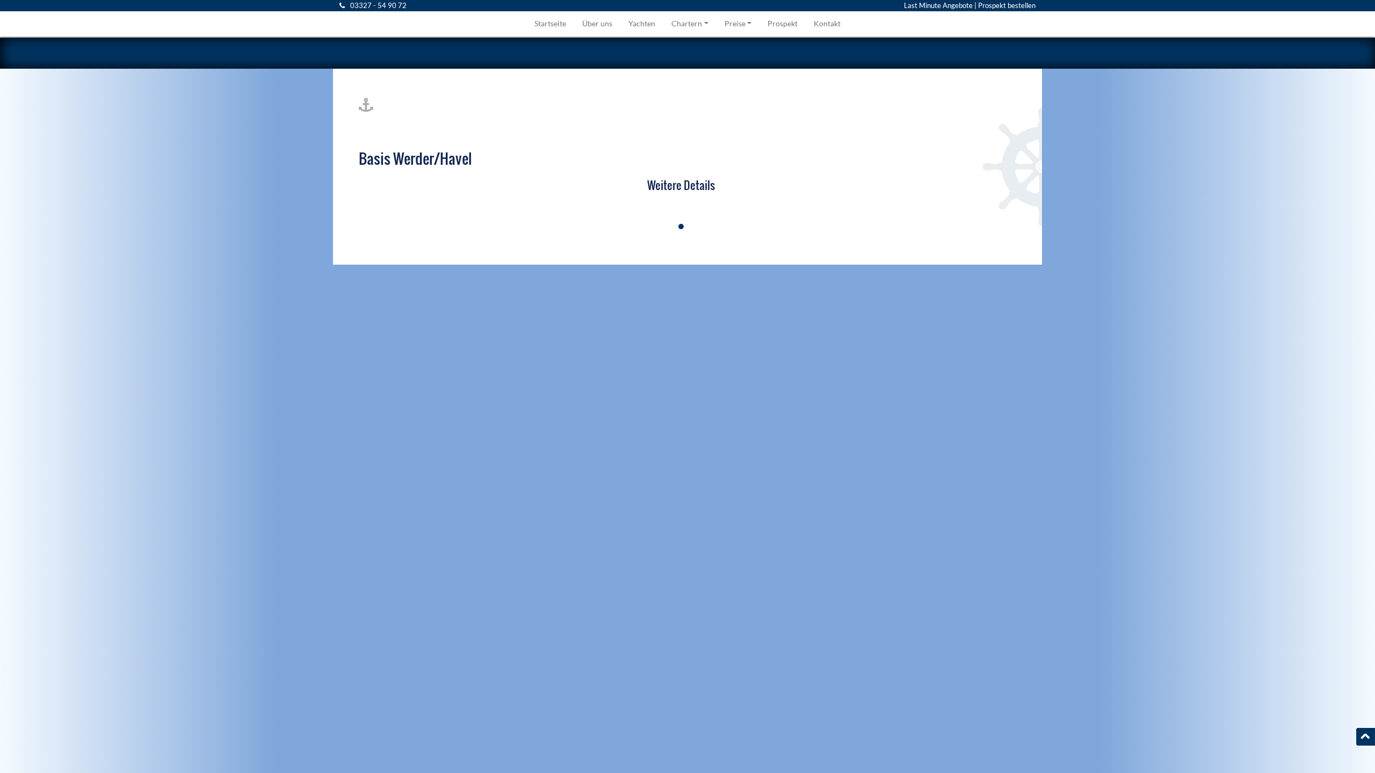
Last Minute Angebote (938, 5)
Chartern (686, 23)
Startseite (550, 23)
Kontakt (827, 23)
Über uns (597, 23)
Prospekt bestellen (1007, 5)
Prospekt (783, 23)
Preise (735, 23)
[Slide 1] (681, 226)
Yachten (641, 23)
